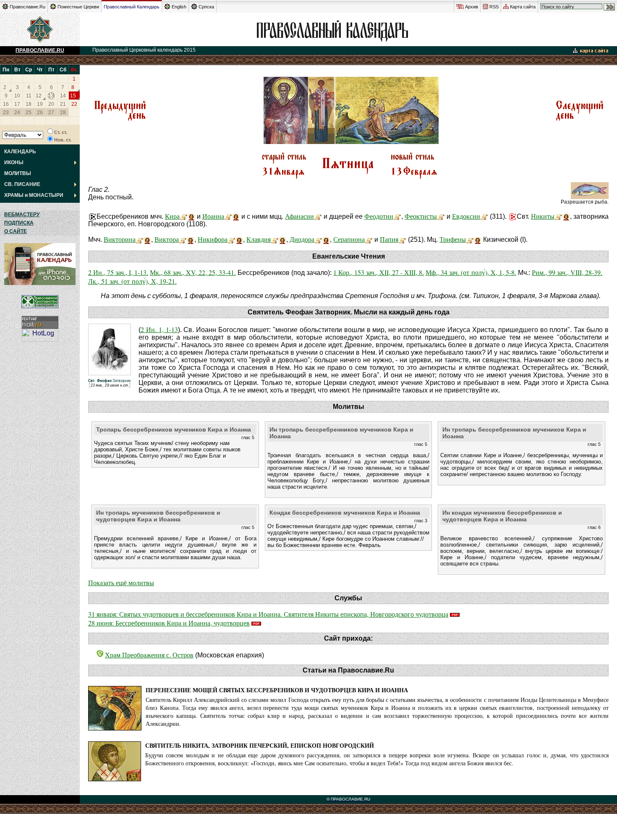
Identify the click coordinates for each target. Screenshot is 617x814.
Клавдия (258, 239)
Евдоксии (466, 216)
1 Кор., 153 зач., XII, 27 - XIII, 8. (378, 272)
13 (51, 96)
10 (17, 96)
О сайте (15, 231)
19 (40, 104)
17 (17, 104)
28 (63, 112)
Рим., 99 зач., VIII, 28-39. (567, 272)
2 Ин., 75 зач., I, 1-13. (118, 272)
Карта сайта (523, 6)
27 (51, 112)
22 (74, 104)
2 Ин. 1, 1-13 (159, 329)
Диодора (302, 239)
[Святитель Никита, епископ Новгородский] (558, 216)
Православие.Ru (27, 6)
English (179, 6)
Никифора (212, 239)
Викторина (120, 239)
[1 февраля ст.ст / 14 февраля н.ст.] (579, 119)
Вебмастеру (21, 214)
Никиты (542, 216)
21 (63, 104)
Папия (389, 239)
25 (28, 112)
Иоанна (213, 216)
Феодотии (378, 216)
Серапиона (349, 239)
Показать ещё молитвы (121, 582)
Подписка (19, 223)
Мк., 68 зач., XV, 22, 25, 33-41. (193, 272)
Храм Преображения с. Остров (149, 654)
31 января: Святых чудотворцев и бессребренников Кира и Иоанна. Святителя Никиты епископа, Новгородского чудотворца (268, 614)
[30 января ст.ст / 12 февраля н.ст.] (120, 119)
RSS (494, 6)
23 (6, 112)
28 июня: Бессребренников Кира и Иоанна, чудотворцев (169, 622)
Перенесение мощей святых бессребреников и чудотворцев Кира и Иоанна (277, 690)
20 (51, 104)
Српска (206, 6)
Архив (471, 6)
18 (28, 104)
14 (63, 96)
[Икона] (191, 216)
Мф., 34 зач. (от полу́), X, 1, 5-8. (471, 272)
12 (39, 96)
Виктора (166, 239)
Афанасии (299, 216)
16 (6, 104)
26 (40, 112)
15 (73, 96)
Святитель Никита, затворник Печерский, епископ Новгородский (259, 745)
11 (28, 96)
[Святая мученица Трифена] (470, 239)
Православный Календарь (131, 6)
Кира (172, 216)
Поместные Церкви (78, 6)
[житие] (184, 216)
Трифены (452, 239)
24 (17, 112)
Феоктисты (421, 216)
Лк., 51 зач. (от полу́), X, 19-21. (132, 281)
